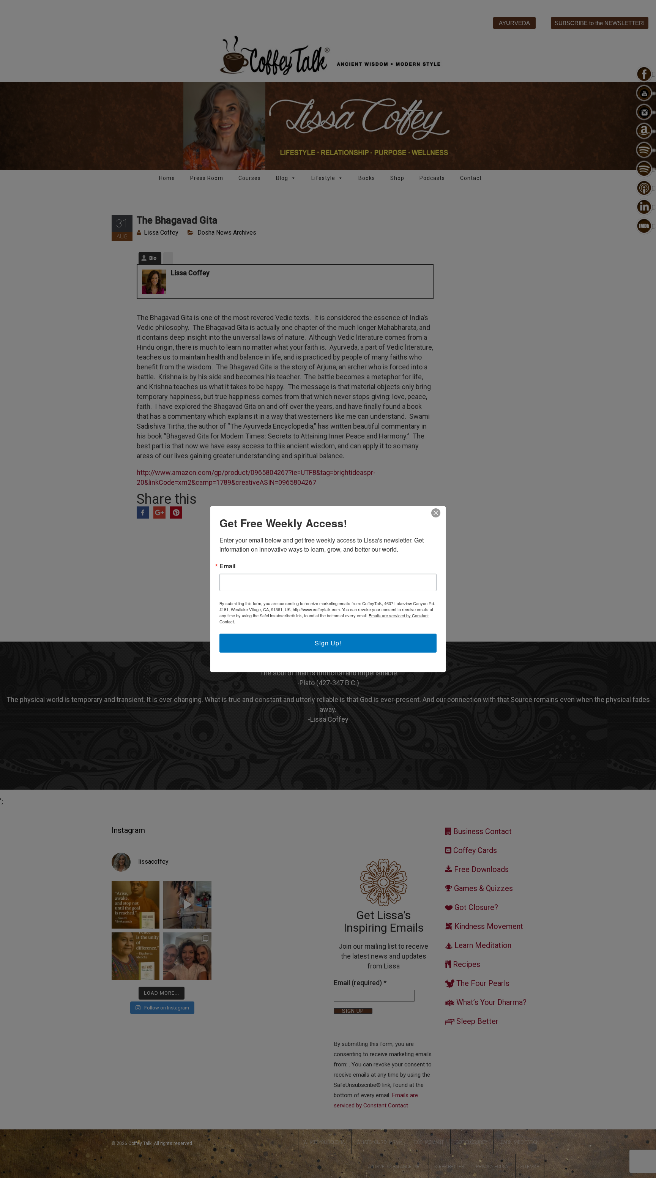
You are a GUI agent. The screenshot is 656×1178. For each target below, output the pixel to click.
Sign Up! (328, 643)
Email (227, 566)
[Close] (435, 512)
